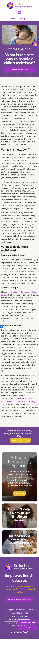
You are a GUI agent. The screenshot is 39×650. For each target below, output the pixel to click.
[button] (19, 12)
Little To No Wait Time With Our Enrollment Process (19, 514)
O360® (25, 632)
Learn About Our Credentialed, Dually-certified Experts (19, 541)
